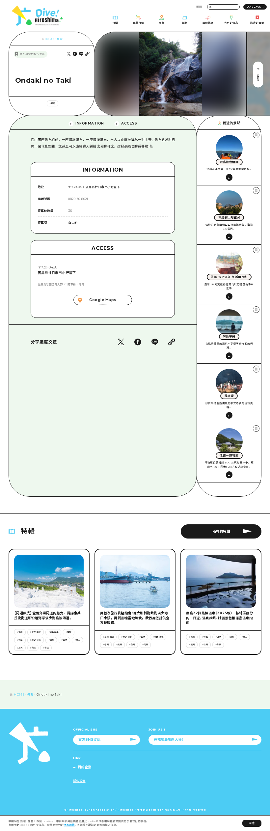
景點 (60, 39)
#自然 (52, 103)
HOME (49, 39)
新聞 (199, 6)
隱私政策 (69, 824)
